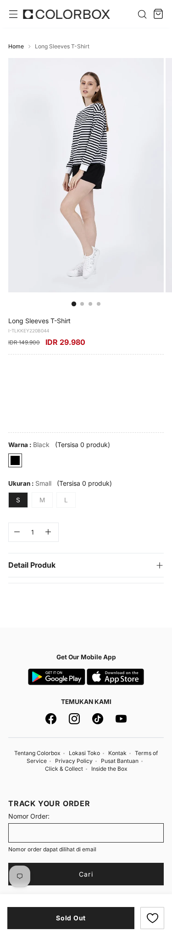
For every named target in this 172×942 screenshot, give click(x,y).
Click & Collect (64, 768)
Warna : (29, 444)
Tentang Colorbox (37, 753)
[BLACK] (15, 460)
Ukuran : (29, 483)
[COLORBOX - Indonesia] (66, 14)
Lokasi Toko (84, 753)
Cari (86, 874)
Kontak (117, 753)
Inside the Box (109, 768)
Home (16, 46)
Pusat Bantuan (120, 760)
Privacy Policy (74, 760)
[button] (152, 918)
